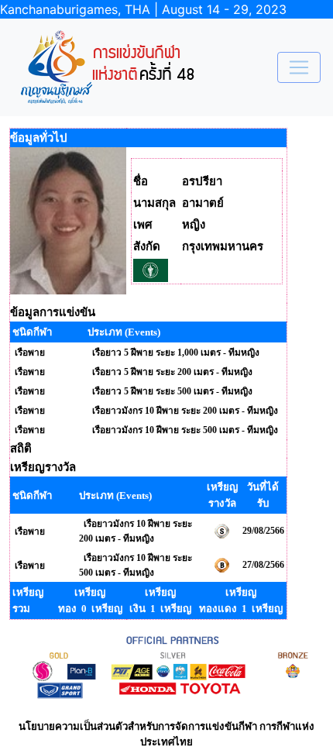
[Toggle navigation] (299, 67)
